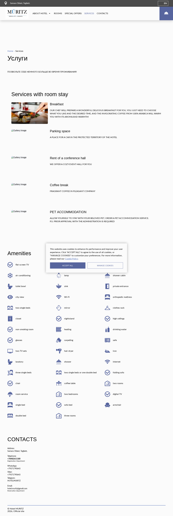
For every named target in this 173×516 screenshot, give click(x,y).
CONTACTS (102, 13)
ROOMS (58, 13)
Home (10, 51)
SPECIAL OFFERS (73, 13)
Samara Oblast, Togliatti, (17, 451)
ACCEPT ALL (67, 265)
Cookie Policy (71, 259)
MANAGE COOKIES (105, 265)
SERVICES (89, 13)
